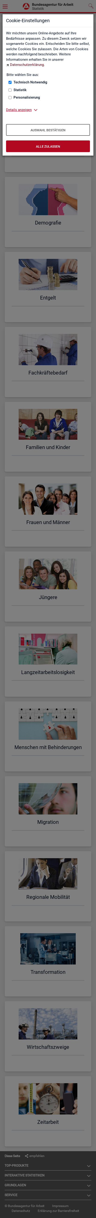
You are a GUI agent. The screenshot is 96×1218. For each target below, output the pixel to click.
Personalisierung (27, 97)
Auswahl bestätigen (48, 130)
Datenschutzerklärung (27, 65)
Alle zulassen (48, 146)
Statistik (20, 90)
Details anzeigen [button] (19, 110)
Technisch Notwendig (30, 82)
